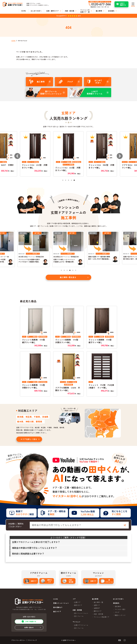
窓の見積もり (57, 607)
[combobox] (79, 525)
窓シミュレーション (81, 613)
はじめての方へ (118, 599)
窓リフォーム (109, 581)
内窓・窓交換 (71, 581)
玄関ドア (34, 581)
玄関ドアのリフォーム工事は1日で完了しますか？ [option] (36, 542)
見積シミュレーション (61, 603)
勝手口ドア (49, 581)
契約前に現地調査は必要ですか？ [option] (28, 553)
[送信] (124, 525)
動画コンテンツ (120, 615)
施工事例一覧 (98, 602)
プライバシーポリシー (18, 640)
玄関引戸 (97, 608)
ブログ (117, 612)
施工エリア (57, 611)
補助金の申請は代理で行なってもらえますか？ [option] (34, 547)
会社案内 (118, 606)
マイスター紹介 (120, 609)
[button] (17, 156)
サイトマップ (32, 640)
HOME (55, 599)
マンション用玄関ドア (101, 617)
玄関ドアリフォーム (81, 625)
